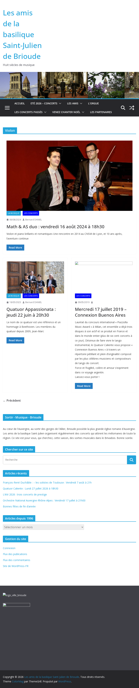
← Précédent (12, 401)
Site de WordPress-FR (15, 566)
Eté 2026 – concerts (44, 103)
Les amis (72, 103)
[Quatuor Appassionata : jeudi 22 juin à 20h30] (35, 277)
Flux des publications (15, 554)
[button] (59, 103)
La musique (13, 213)
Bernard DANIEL (33, 219)
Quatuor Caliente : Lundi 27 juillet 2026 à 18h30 (30, 488)
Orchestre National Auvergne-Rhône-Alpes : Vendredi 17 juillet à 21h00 (44, 500)
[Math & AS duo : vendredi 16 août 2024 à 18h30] (69, 176)
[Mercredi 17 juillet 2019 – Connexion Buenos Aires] (103, 277)
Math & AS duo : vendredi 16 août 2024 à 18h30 (55, 227)
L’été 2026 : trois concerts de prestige (25, 494)
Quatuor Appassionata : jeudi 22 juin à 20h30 (31, 312)
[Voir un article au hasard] (131, 107)
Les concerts (31, 213)
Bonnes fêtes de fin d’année (19, 506)
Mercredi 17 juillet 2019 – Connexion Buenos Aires (101, 312)
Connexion (9, 548)
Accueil (19, 103)
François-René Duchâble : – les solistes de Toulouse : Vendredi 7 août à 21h (47, 482)
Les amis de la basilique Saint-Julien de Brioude (22, 34)
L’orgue (93, 103)
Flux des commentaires (16, 560)
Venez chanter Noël (66, 112)
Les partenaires (101, 112)
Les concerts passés (28, 112)
